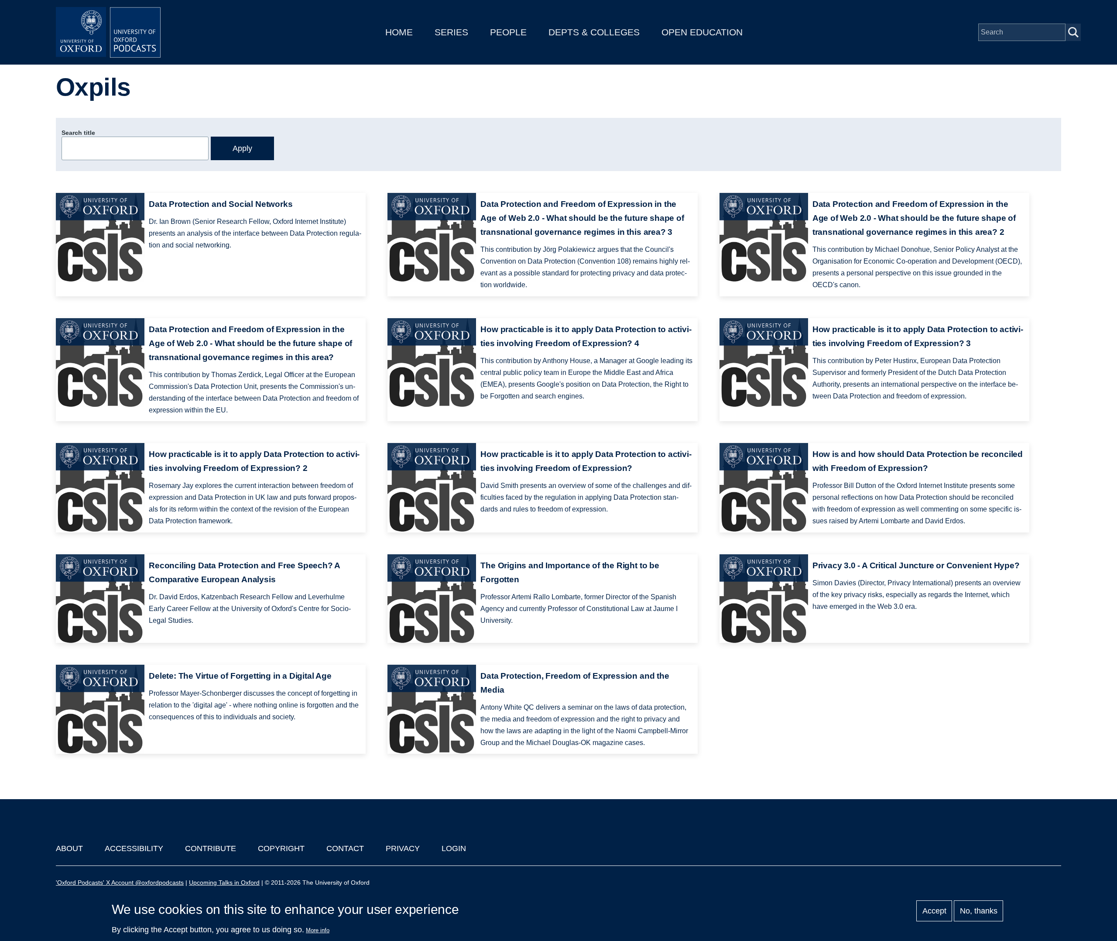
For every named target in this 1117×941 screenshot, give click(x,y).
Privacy (403, 848)
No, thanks (978, 911)
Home (399, 32)
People (508, 32)
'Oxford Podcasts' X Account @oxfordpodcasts (120, 882)
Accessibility (134, 848)
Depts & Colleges (594, 32)
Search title (78, 132)
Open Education (702, 32)
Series (451, 32)
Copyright (281, 848)
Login (454, 848)
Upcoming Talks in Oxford (224, 882)
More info (317, 930)
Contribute (210, 848)
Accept (934, 911)
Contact (345, 848)
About (69, 848)
